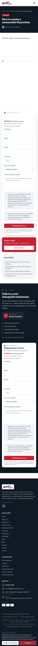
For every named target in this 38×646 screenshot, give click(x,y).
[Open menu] (34, 3)
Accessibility (16, 624)
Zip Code (7, 156)
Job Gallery (5, 536)
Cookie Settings (30, 624)
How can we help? (10, 165)
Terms (31, 229)
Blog (8, 11)
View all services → (8, 575)
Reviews (4, 545)
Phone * (6, 147)
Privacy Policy (23, 229)
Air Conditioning (6, 560)
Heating (4, 563)
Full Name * (7, 129)
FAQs (3, 542)
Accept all (28, 643)
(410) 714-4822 (19, 248)
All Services (5, 522)
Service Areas (6, 525)
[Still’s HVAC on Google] (3, 506)
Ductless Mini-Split (7, 569)
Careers (4, 548)
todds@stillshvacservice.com (14, 588)
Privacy (5, 624)
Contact (4, 551)
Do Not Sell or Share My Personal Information (19, 626)
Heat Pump (5, 566)
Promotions (5, 533)
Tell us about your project (12, 174)
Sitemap (23, 624)
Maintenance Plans (7, 528)
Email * (6, 138)
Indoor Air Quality (7, 572)
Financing (5, 531)
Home (3, 11)
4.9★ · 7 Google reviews (17, 121)
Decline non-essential (10, 643)
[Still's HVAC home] (7, 3)
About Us (5, 519)
